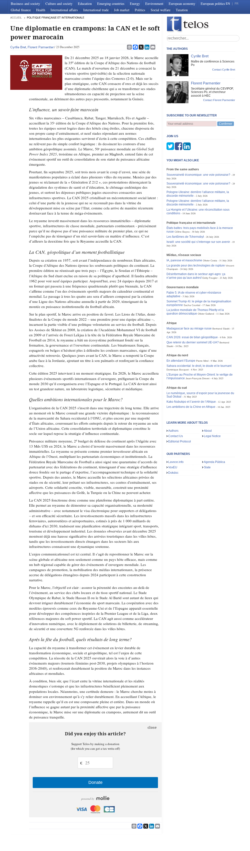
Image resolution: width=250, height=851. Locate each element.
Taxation (182, 10)
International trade (96, 10)
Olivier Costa (210, 260)
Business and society (25, 3)
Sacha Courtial (192, 305)
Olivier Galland (206, 313)
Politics (140, 10)
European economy (182, 3)
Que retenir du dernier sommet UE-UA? (193, 342)
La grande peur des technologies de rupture (196, 265)
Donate (95, 782)
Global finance (21, 10)
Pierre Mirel (202, 360)
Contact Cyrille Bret (223, 69)
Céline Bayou (182, 231)
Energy (135, 3)
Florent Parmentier (41, 47)
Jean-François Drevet (197, 378)
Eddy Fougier (210, 278)
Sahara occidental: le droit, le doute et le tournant (199, 366)
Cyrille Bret (18, 47)
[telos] (203, 24)
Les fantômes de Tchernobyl (185, 236)
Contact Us (175, 436)
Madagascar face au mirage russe (189, 328)
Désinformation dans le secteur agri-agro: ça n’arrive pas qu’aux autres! (196, 275)
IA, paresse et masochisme (184, 260)
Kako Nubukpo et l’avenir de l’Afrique (191, 401)
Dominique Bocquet (178, 369)
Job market (121, 10)
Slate (207, 467)
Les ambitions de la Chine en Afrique (191, 407)
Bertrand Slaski (220, 328)
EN (228, 3)
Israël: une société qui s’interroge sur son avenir (198, 242)
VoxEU (172, 467)
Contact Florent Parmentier (219, 100)
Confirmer (225, 123)
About (208, 430)
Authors (173, 430)
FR (237, 3)
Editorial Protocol (179, 441)
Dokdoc (173, 472)
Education (85, 3)
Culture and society (59, 3)
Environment (154, 3)
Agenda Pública (214, 462)
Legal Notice (212, 436)
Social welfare (160, 10)
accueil (16, 17)
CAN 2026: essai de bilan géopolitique (192, 337)
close (152, 727)
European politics (213, 3)
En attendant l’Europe (181, 360)
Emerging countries (111, 3)
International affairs (64, 10)
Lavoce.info (176, 462)
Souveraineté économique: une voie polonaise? (198, 174)
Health (40, 10)
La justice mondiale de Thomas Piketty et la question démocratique (195, 311)
